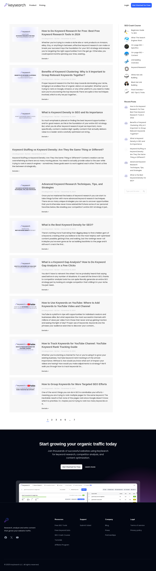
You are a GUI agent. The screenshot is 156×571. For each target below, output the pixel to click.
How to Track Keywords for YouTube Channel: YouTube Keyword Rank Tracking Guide (74, 345)
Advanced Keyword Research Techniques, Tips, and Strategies (72, 186)
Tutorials (58, 540)
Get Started (141, 5)
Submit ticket (85, 525)
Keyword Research (138, 67)
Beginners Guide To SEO (137, 31)
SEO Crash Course (62, 535)
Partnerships (110, 535)
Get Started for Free (71, 467)
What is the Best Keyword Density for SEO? (67, 224)
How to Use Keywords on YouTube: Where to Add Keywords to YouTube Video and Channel (71, 304)
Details (45, 59)
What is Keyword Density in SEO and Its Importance (72, 112)
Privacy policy (136, 530)
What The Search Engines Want (138, 39)
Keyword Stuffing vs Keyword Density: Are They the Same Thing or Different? (58, 149)
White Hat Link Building (136, 76)
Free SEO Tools (61, 525)
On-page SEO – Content (137, 53)
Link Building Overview (136, 61)
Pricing (42, 5)
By (57, 39)
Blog (107, 525)
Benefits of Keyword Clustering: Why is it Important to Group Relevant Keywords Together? (73, 73)
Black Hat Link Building (136, 83)
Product (32, 5)
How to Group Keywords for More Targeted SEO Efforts (74, 384)
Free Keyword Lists (62, 530)
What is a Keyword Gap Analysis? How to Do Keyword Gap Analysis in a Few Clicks (74, 264)
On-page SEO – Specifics (137, 46)
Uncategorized (47, 39)
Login (126, 5)
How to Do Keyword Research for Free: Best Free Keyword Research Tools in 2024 (71, 33)
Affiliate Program (62, 545)
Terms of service (137, 525)
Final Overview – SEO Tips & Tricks (138, 91)
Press (107, 530)
